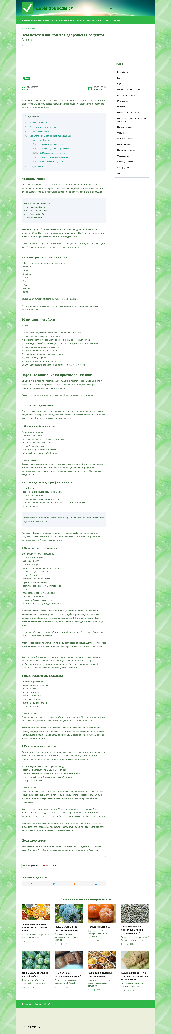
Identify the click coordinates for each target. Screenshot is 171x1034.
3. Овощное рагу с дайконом (52, 153)
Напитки (121, 107)
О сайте (116, 20)
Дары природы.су (54, 8)
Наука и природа (124, 127)
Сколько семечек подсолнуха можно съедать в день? (132, 929)
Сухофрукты (123, 167)
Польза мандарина (99, 927)
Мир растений (123, 101)
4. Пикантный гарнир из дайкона (54, 157)
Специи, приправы (125, 162)
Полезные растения (63, 20)
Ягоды (120, 173)
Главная (26, 1003)
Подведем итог (37, 166)
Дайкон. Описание (38, 123)
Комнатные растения (89, 20)
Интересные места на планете (131, 89)
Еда (106, 20)
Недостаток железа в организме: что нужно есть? (34, 927)
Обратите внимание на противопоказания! (50, 136)
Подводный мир (124, 144)
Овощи (120, 133)
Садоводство (123, 156)
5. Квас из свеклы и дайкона (52, 162)
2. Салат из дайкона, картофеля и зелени (58, 149)
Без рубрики (123, 72)
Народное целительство (35, 20)
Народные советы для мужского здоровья (131, 119)
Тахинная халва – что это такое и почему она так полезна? (134, 976)
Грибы (120, 78)
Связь (38, 1003)
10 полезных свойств (40, 131)
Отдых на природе (125, 138)
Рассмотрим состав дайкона (43, 127)
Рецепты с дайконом (40, 140)
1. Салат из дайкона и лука (51, 144)
